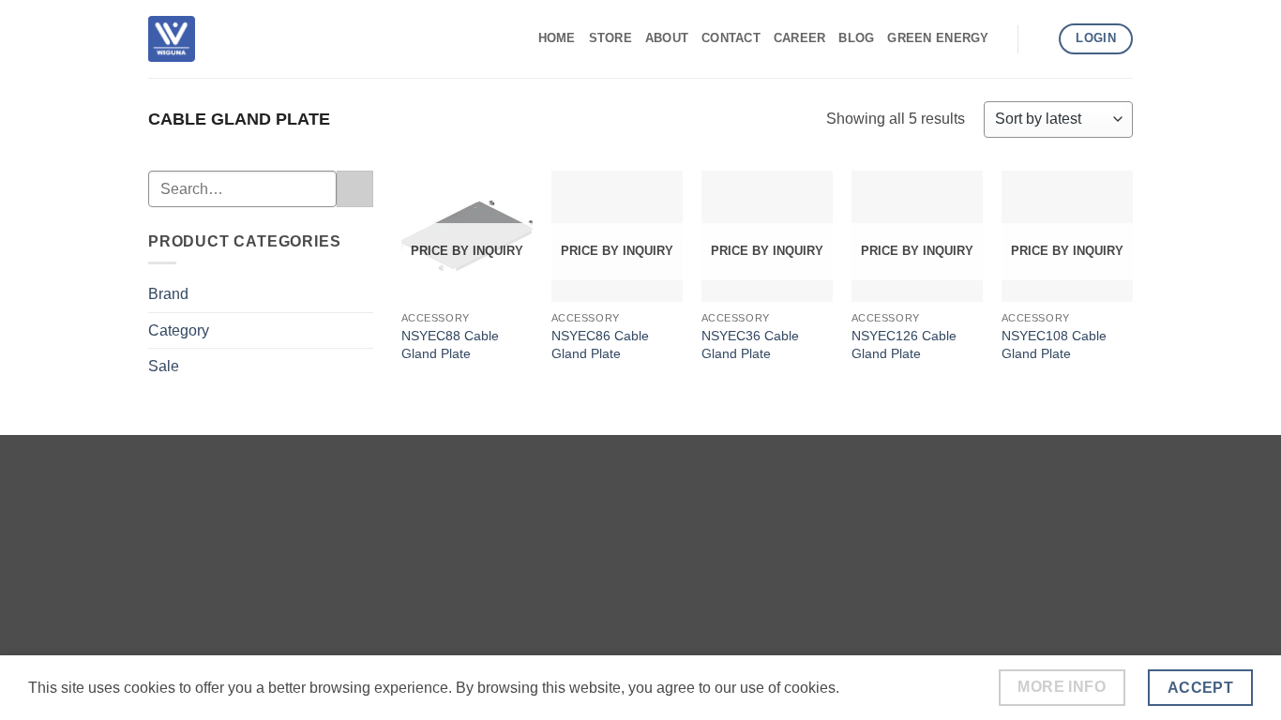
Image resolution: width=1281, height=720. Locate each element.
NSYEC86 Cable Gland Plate (600, 344)
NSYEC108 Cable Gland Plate (1054, 344)
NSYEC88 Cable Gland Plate (450, 344)
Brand (168, 294)
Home (557, 38)
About (666, 38)
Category (178, 330)
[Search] (1039, 38)
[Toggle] (362, 294)
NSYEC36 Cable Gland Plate (750, 344)
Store (610, 38)
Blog (856, 38)
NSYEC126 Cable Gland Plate (904, 344)
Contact (731, 38)
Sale (163, 366)
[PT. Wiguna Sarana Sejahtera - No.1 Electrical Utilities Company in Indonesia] (171, 38)
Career (800, 38)
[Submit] (355, 189)
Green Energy (937, 38)
